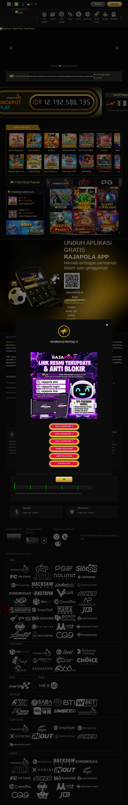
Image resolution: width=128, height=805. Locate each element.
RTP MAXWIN (64, 464)
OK (64, 479)
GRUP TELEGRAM (64, 456)
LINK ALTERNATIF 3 (64, 441)
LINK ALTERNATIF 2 (64, 434)
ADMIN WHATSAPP (64, 449)
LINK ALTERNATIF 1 (64, 426)
